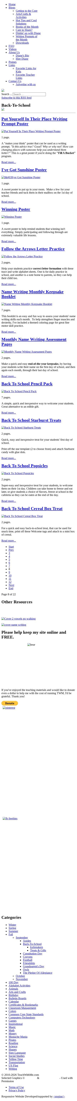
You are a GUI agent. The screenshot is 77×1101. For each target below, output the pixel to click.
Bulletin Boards (17, 998)
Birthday (13, 995)
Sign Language (17, 1052)
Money (13, 1033)
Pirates (12, 1039)
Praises (12, 61)
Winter (12, 924)
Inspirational (16, 1023)
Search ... (6, 94)
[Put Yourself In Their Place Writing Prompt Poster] (31, 131)
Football (27, 959)
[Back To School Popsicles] (17, 473)
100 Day (13, 982)
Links (12, 65)
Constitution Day (32, 953)
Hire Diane (22, 58)
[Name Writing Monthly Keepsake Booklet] (26, 304)
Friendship (29, 963)
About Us (14, 52)
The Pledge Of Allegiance (37, 972)
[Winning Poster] (11, 216)
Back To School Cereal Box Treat (31, 508)
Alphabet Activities (19, 985)
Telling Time (16, 1059)
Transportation (17, 1062)
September (22, 937)
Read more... (8, 162)
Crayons (27, 956)
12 (10, 581)
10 (10, 575)
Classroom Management (22, 1007)
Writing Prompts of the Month (26, 38)
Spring (12, 927)
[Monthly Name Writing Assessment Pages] (26, 351)
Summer (13, 931)
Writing (13, 1068)
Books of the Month (27, 26)
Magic (12, 1027)
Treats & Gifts (38, 950)
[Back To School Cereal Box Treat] (22, 516)
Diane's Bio (22, 55)
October (20, 975)
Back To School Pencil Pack (26, 383)
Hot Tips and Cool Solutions (26, 22)
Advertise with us (26, 84)
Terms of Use (16, 1087)
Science (13, 1046)
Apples (27, 940)
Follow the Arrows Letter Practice (33, 249)
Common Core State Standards (26, 1014)
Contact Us (15, 81)
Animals (13, 988)
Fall (11, 934)
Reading (13, 1043)
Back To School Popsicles (24, 465)
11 (10, 578)
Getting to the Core (26, 10)
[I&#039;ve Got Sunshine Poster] (20, 177)
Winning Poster (15, 209)
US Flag (13, 1065)
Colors (12, 1011)
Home (12, 4)
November (22, 979)
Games (12, 1020)
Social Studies (17, 1055)
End (11, 588)
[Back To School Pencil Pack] (19, 391)
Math (12, 1030)
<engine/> (59, 1096)
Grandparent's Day (33, 966)
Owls (26, 969)
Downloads (22, 42)
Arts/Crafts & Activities (23, 15)
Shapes (13, 1049)
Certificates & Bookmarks (23, 1004)
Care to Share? (24, 29)
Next (11, 585)
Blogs (12, 7)
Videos (12, 49)
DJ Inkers (30, 1077)
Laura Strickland (49, 1077)
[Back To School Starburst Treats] (21, 427)
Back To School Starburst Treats (31, 420)
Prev (11, 549)
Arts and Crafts (17, 991)
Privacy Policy (17, 1090)
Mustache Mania (18, 1036)
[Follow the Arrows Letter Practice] (22, 256)
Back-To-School (32, 943)
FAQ (11, 45)
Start (11, 546)
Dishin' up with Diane (28, 33)
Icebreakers (36, 947)
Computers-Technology (22, 1017)
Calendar (14, 1001)
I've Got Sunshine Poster (24, 169)
